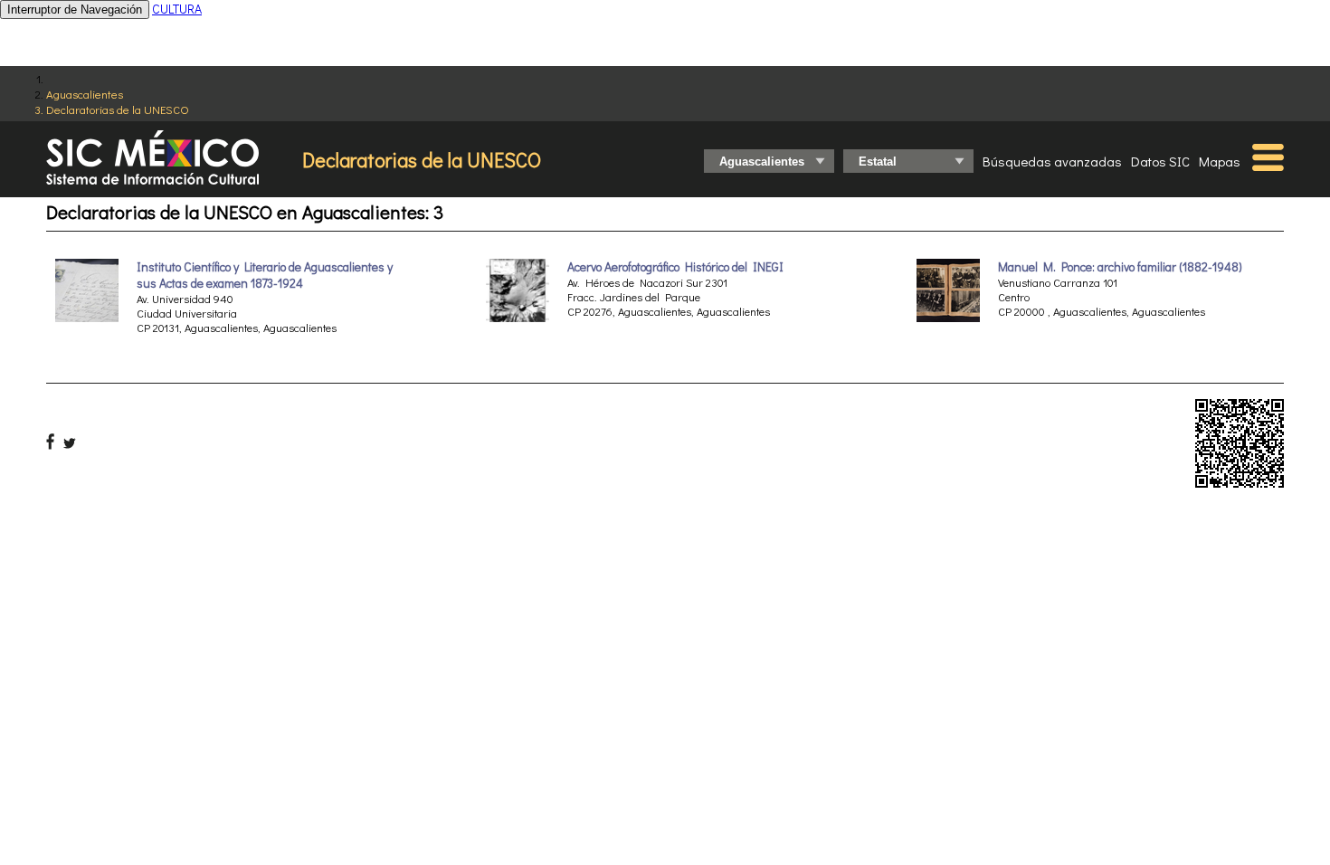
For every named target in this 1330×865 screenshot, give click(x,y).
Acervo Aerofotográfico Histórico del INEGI (675, 267)
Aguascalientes (84, 93)
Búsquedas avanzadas (1052, 161)
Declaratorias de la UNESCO (117, 109)
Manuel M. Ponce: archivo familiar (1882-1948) (1120, 267)
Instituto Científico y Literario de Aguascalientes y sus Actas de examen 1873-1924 (265, 275)
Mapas (1219, 161)
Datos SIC (1160, 161)
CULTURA (177, 8)
